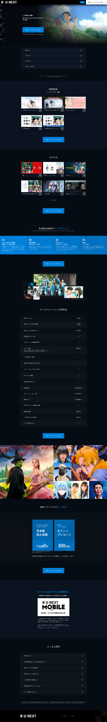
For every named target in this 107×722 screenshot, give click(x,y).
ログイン (82, 2)
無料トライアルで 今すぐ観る (95, 2)
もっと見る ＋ (53, 200)
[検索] (78, 2)
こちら (42, 34)
